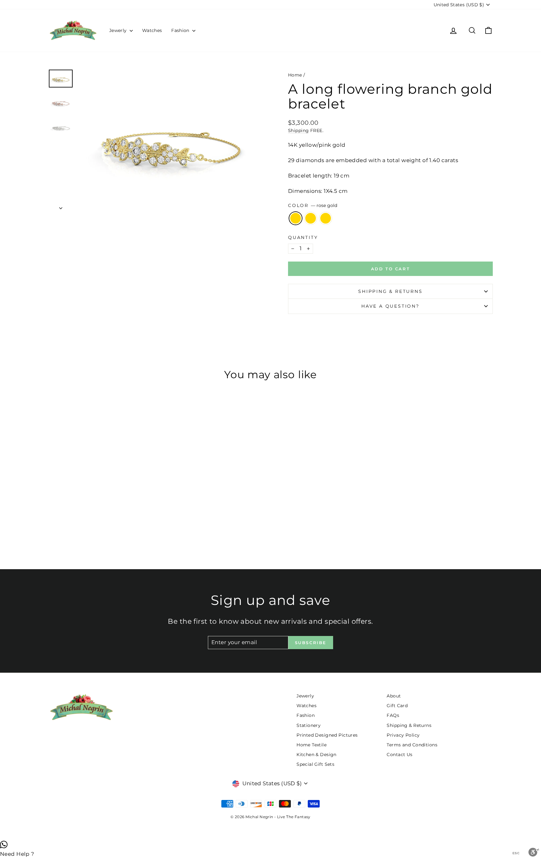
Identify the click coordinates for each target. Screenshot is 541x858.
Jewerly (118, 30)
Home (295, 75)
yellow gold (310, 218)
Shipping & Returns (390, 291)
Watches (152, 30)
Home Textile (311, 745)
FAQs (393, 715)
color (312, 205)
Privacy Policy (403, 735)
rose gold (295, 218)
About (394, 696)
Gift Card (397, 705)
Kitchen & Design (316, 754)
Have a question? (390, 306)
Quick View (101, 495)
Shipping (298, 130)
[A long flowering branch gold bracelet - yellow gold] (101, 532)
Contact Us (399, 754)
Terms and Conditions (412, 745)
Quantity (303, 237)
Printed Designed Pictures (327, 735)
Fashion (181, 30)
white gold (325, 218)
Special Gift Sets (315, 764)
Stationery (308, 725)
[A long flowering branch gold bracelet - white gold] (110, 532)
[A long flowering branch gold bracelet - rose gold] (93, 532)
